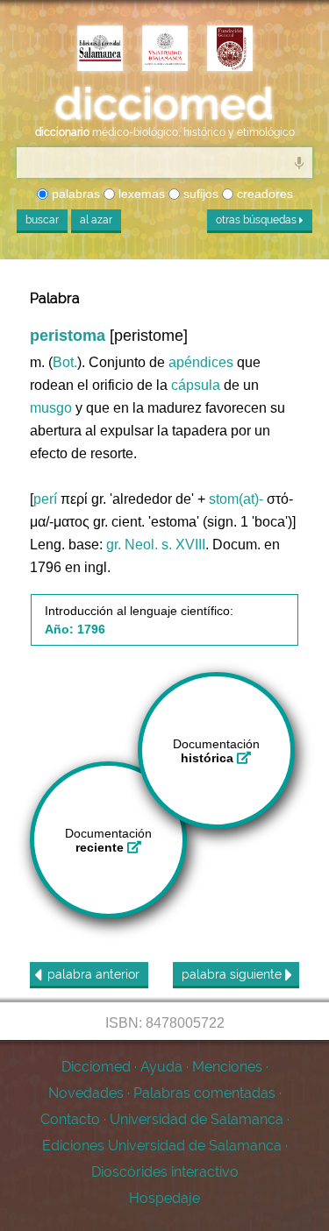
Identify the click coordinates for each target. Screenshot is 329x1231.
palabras (74, 194)
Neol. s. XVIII (165, 544)
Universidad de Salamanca (196, 1119)
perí (45, 499)
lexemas (140, 194)
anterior (93, 974)
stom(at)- (236, 499)
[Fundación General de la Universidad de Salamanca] (230, 50)
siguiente (233, 974)
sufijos (199, 194)
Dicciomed (96, 1066)
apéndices (200, 362)
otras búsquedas (257, 220)
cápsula (195, 385)
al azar (96, 220)
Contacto (70, 1119)
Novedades (86, 1093)
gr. (113, 544)
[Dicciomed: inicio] (164, 104)
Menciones (227, 1066)
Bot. (65, 362)
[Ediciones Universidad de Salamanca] (100, 50)
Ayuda (161, 1066)
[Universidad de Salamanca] (165, 50)
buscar (42, 220)
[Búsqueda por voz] (299, 162)
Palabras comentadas (204, 1093)
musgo (51, 407)
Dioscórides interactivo (165, 1172)
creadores (263, 194)
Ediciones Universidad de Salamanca (162, 1145)
